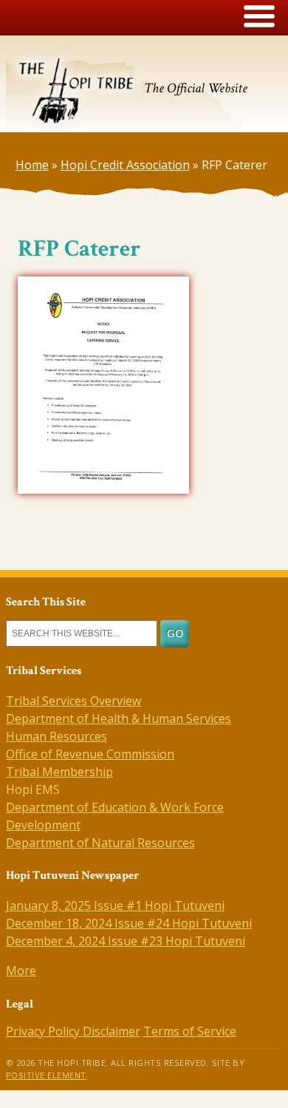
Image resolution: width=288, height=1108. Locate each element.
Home (32, 165)
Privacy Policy (44, 1031)
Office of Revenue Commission (90, 754)
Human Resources (56, 736)
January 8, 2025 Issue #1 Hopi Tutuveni (115, 905)
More (21, 970)
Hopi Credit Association (125, 165)
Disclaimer (111, 1031)
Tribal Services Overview (73, 701)
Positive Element (46, 1075)
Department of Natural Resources (100, 843)
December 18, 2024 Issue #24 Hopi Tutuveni (129, 923)
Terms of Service (189, 1031)
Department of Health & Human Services (118, 718)
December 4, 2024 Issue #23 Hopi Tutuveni (125, 941)
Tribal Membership (59, 772)
